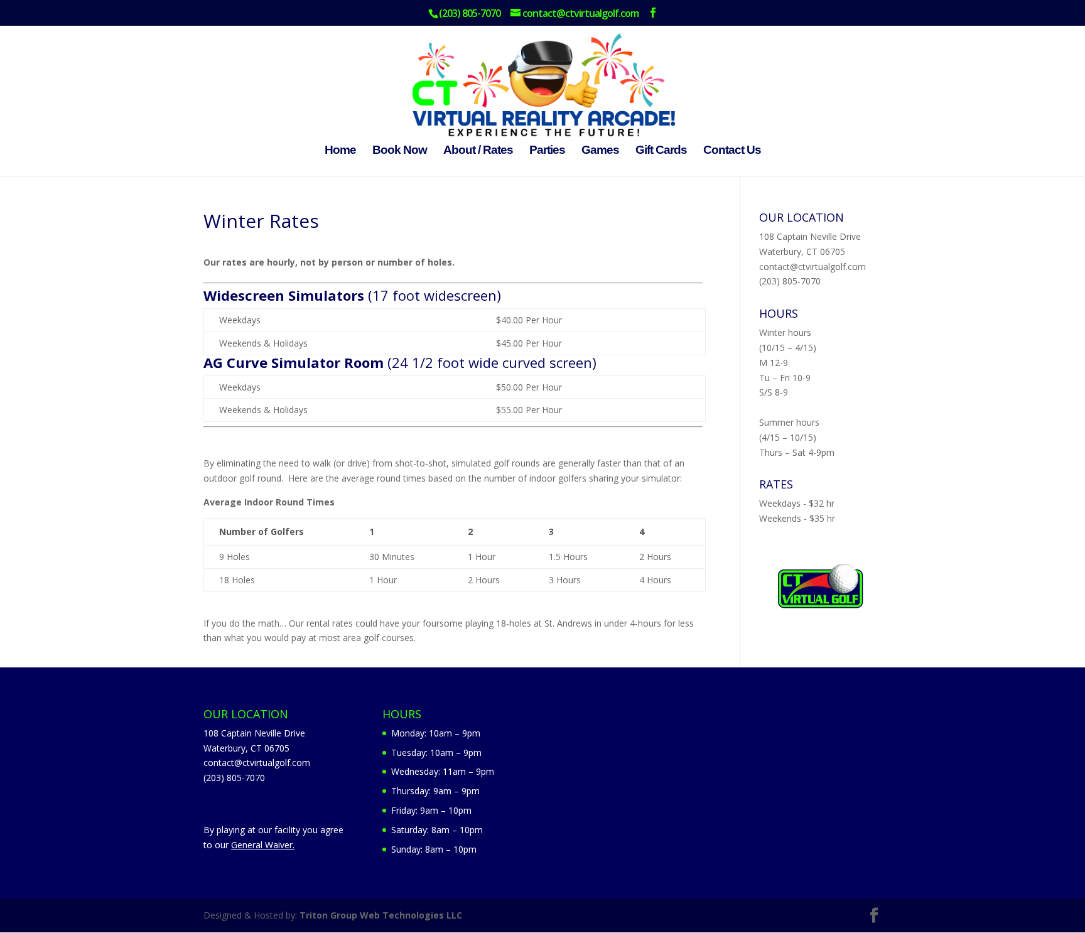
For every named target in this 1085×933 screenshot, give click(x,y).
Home (340, 151)
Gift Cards (661, 151)
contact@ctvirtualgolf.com (812, 266)
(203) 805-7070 (790, 281)
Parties (547, 151)
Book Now (399, 151)
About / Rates (478, 151)
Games (600, 151)
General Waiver (262, 845)
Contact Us (732, 151)
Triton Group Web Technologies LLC (381, 915)
